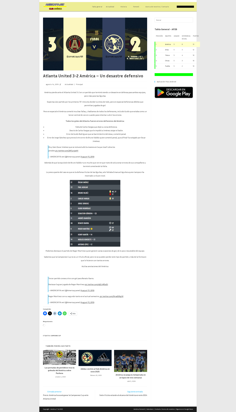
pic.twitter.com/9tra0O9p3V (111, 296)
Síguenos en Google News (184, 409)
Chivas (167, 61)
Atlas (167, 50)
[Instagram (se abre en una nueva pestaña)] (189, 7)
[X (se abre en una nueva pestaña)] (178, 7)
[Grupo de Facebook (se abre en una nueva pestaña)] (185, 7)
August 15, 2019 (87, 156)
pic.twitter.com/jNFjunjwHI (66, 150)
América (168, 44)
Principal (79, 84)
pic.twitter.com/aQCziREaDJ (96, 284)
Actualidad (69, 84)
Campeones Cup (56, 335)
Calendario (149, 409)
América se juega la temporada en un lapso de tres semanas (131, 376)
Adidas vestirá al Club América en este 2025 (95, 370)
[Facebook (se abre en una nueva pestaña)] (182, 7)
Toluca (167, 55)
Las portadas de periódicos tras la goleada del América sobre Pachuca (59, 370)
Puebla (167, 66)
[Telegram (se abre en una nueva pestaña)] (192, 7)
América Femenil (139, 409)
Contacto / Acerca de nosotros (164, 409)
